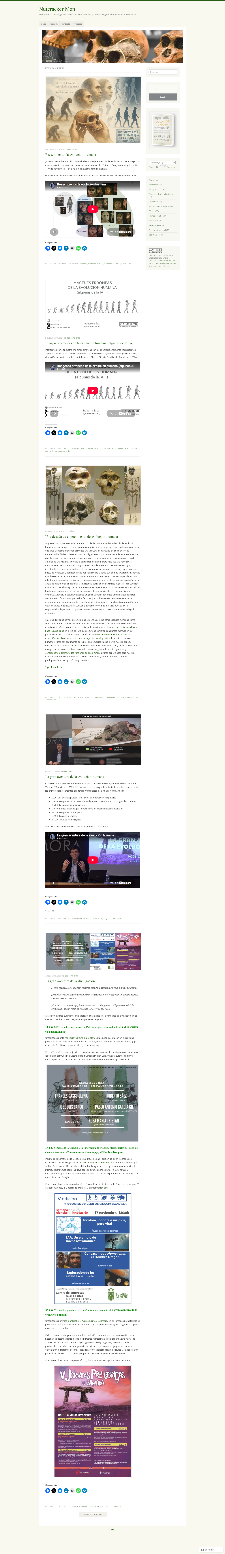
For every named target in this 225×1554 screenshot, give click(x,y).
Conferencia (82, 264)
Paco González (69, 1320)
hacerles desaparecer (71, 645)
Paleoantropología (111, 264)
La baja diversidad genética (96, 638)
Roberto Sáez (73, 149)
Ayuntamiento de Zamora (94, 1320)
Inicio (43, 23)
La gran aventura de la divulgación (70, 981)
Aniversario (99, 697)
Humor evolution (156, 216)
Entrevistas (153, 201)
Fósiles (152, 211)
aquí (127, 1059)
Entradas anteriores (92, 1514)
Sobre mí (53, 23)
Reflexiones (61, 264)
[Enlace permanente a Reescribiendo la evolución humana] (93, 143)
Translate (171, 167)
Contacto (65, 23)
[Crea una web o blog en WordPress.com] (112, 1530)
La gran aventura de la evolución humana (74, 776)
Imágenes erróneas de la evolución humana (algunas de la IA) (89, 343)
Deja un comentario (61, 451)
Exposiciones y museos (159, 206)
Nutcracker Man (57, 8)
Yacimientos (154, 235)
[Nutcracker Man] (112, 46)
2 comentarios (127, 264)
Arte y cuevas (154, 189)
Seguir (162, 97)
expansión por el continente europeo (63, 638)
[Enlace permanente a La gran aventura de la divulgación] (93, 969)
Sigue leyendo (53, 667)
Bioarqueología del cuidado (161, 194)
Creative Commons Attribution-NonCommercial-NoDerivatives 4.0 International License (162, 263)
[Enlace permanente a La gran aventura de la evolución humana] (93, 765)
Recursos (153, 220)
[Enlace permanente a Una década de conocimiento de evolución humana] (93, 524)
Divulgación (82, 1506)
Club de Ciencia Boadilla (97, 1162)
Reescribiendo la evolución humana (70, 154)
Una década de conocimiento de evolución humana (81, 536)
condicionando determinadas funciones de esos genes (72, 652)
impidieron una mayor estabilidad (111, 634)
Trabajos (77, 23)
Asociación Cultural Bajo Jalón (79, 1037)
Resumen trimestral (75, 697)
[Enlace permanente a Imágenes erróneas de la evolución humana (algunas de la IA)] (93, 331)
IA (105, 448)
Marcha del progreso (115, 448)
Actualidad (153, 184)
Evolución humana (95, 264)
